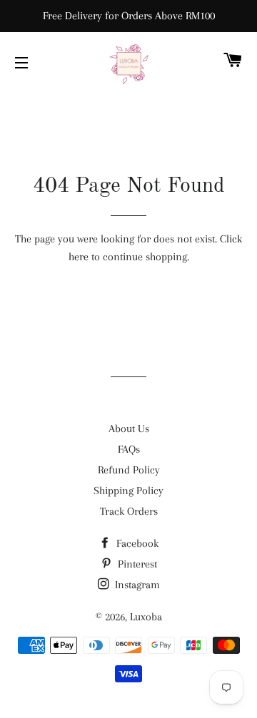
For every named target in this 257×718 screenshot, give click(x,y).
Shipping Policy (128, 490)
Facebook (136, 543)
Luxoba (146, 616)
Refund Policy (129, 469)
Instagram (136, 584)
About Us (129, 428)
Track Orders (129, 511)
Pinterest (136, 564)
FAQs (129, 449)
